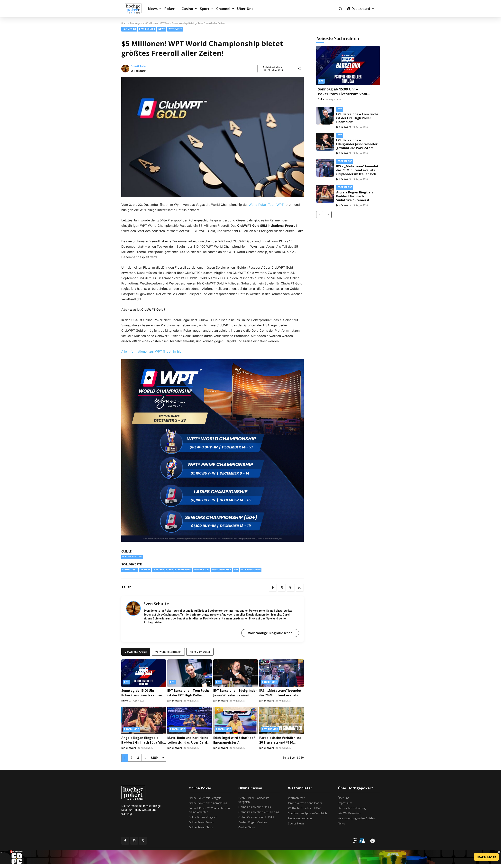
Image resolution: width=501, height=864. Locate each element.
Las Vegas (136, 23)
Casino (187, 8)
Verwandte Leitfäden (168, 651)
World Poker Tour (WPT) (267, 205)
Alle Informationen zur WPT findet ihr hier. (152, 351)
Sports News (296, 823)
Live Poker (158, 570)
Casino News (246, 827)
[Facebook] (273, 588)
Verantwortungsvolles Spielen (356, 818)
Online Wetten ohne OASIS (305, 803)
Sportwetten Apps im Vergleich (307, 813)
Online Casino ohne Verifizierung (258, 812)
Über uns (343, 798)
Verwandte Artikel (136, 651)
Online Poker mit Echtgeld (205, 798)
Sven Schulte (138, 66)
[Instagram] (134, 841)
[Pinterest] (291, 588)
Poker (169, 8)
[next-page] (163, 758)
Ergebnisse (269, 682)
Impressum (345, 803)
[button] (340, 9)
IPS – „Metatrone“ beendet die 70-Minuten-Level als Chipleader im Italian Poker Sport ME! (357, 172)
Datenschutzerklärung (352, 808)
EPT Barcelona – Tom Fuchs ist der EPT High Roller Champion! (188, 695)
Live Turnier (147, 29)
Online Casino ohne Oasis (254, 807)
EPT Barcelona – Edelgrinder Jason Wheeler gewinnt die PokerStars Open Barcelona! (235, 695)
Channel (223, 8)
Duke (124, 700)
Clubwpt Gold (129, 570)
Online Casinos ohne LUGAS (256, 817)
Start (123, 23)
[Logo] (135, 8)
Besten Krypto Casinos (252, 822)
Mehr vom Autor (200, 651)
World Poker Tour (132, 557)
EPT (126, 682)
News (153, 8)
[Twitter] (282, 588)
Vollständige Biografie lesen (270, 633)
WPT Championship (251, 570)
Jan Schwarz (174, 700)
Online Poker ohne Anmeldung (208, 803)
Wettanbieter (296, 798)
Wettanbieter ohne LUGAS (304, 808)
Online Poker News (201, 827)
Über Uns (245, 8)
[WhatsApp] (300, 588)
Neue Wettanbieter (300, 818)
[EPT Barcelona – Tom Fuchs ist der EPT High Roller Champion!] (189, 673)
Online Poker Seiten (201, 822)
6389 (154, 758)
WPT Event (175, 29)
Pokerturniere (183, 570)
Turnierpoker (201, 570)
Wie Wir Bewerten (349, 813)
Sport (205, 8)
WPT (236, 570)
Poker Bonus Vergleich (203, 817)
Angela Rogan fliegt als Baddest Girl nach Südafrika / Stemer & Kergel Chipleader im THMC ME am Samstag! (354, 200)
